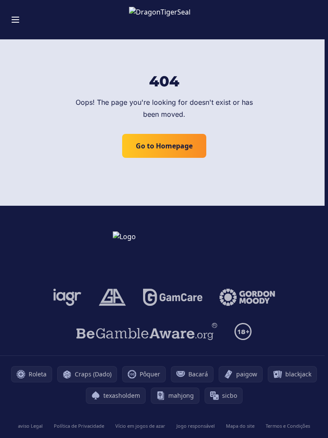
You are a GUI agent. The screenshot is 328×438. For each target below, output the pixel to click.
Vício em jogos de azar (140, 426)
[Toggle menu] (15, 19)
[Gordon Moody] (247, 297)
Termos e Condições (288, 426)
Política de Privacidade (79, 426)
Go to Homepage (164, 146)
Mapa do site (240, 426)
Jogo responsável (195, 426)
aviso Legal (30, 426)
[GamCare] (172, 297)
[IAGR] (67, 297)
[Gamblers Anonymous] (112, 297)
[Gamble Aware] (146, 331)
